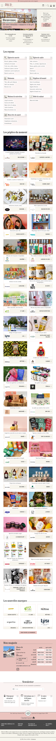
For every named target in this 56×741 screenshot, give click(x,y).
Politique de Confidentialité (32, 724)
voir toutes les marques (28, 632)
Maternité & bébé (34, 100)
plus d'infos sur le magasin (46, 25)
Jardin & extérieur (9, 107)
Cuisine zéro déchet (9, 103)
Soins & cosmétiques (35, 82)
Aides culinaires (34, 61)
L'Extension (33, 739)
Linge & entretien (9, 100)
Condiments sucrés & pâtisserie (12, 71)
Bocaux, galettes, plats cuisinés (37, 66)
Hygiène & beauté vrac (35, 91)
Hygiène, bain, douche (35, 84)
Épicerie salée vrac (34, 73)
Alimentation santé (9, 119)
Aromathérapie (8, 123)
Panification (33, 71)
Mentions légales (20, 724)
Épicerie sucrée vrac (9, 73)
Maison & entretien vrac (10, 110)
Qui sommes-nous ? (49, 724)
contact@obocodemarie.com (21, 666)
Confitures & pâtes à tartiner (11, 68)
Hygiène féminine (34, 87)
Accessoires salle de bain (36, 89)
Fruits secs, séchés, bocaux (11, 66)
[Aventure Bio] (28, 713)
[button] (2, 5)
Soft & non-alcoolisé (9, 84)
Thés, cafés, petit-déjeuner (11, 82)
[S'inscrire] (41, 689)
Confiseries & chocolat (10, 64)
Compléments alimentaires (11, 121)
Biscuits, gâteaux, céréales (11, 61)
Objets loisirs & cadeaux (10, 105)
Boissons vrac (8, 87)
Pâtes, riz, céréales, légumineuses (38, 64)
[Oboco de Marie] (9, 5)
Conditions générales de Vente (7, 724)
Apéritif (32, 68)
